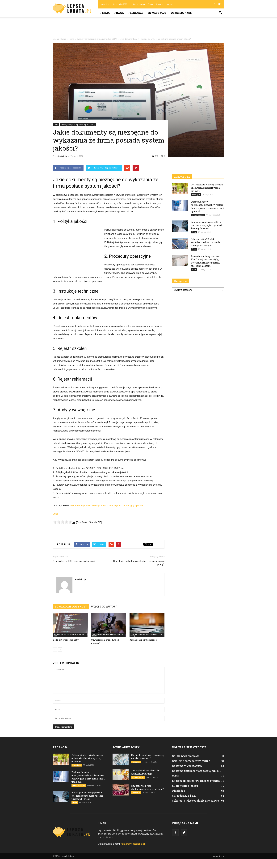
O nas (150, 4)
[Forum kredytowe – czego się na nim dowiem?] (121, 759)
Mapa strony (218, 856)
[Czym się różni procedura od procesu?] (108, 625)
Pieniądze (135, 12)
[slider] (62, 522)
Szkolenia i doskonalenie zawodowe (195, 800)
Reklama (159, 4)
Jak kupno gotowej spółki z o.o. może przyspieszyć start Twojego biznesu (206, 225)
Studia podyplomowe (185, 756)
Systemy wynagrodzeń (187, 765)
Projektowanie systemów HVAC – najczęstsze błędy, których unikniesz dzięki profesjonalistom (205, 261)
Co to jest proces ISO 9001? (66, 640)
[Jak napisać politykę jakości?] (147, 625)
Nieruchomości (198, 215)
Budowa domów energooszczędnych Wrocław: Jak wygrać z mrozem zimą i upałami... (207, 206)
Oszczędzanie (181, 12)
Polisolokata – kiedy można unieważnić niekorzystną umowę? (207, 187)
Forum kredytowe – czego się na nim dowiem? (147, 757)
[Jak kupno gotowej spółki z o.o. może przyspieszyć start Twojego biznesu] (180, 226)
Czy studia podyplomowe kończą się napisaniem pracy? (138, 563)
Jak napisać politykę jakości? (143, 640)
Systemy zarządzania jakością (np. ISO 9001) (78, 125)
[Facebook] (214, 4)
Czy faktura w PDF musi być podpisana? (74, 561)
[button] (220, 13)
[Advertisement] (138, 28)
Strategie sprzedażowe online (191, 761)
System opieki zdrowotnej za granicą (196, 780)
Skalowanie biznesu (185, 785)
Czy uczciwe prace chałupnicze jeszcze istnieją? (147, 787)
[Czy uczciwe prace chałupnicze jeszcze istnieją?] (121, 789)
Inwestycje (157, 12)
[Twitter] (219, 4)
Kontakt (169, 4)
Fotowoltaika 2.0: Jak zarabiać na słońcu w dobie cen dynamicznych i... (205, 242)
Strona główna (139, 4)
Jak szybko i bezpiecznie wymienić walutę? (145, 772)
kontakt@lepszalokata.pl (133, 843)
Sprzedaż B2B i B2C (184, 795)
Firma (105, 12)
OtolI (55, 513)
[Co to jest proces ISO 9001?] (70, 625)
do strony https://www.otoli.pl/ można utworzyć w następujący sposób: (106, 505)
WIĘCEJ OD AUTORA (104, 606)
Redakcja (62, 156)
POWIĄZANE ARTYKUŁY (71, 606)
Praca (119, 12)
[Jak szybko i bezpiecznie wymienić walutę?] (121, 774)
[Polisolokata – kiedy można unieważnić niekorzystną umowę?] (180, 188)
